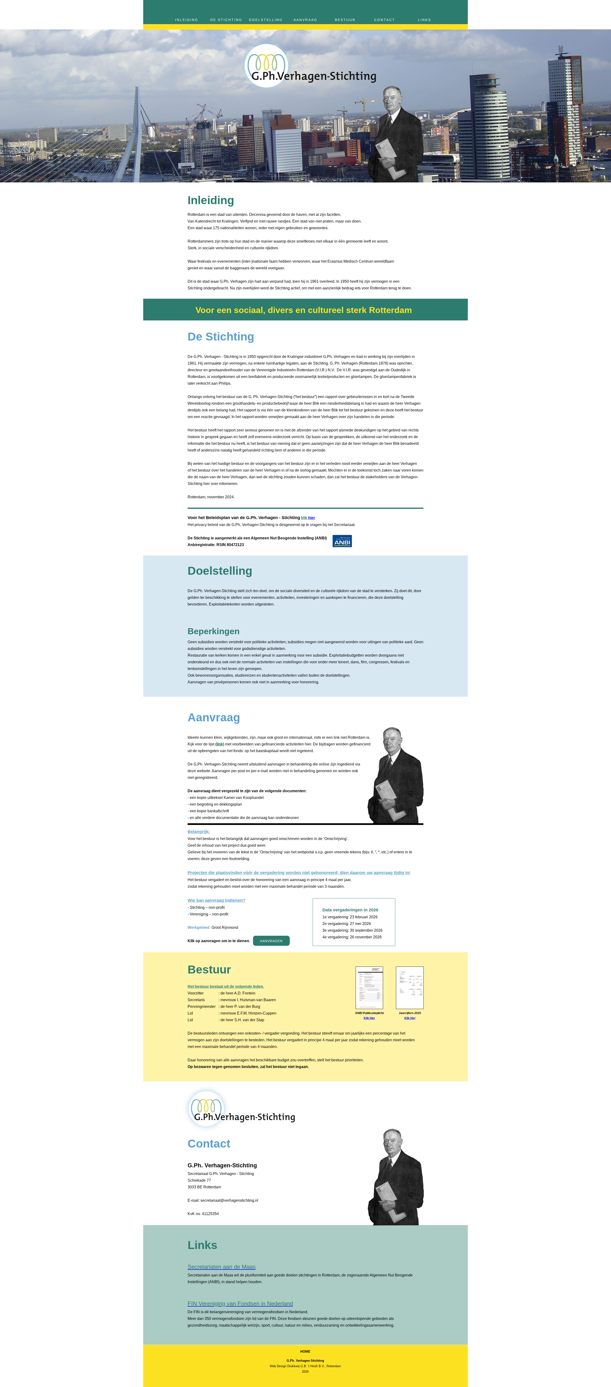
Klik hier (410, 1018)
